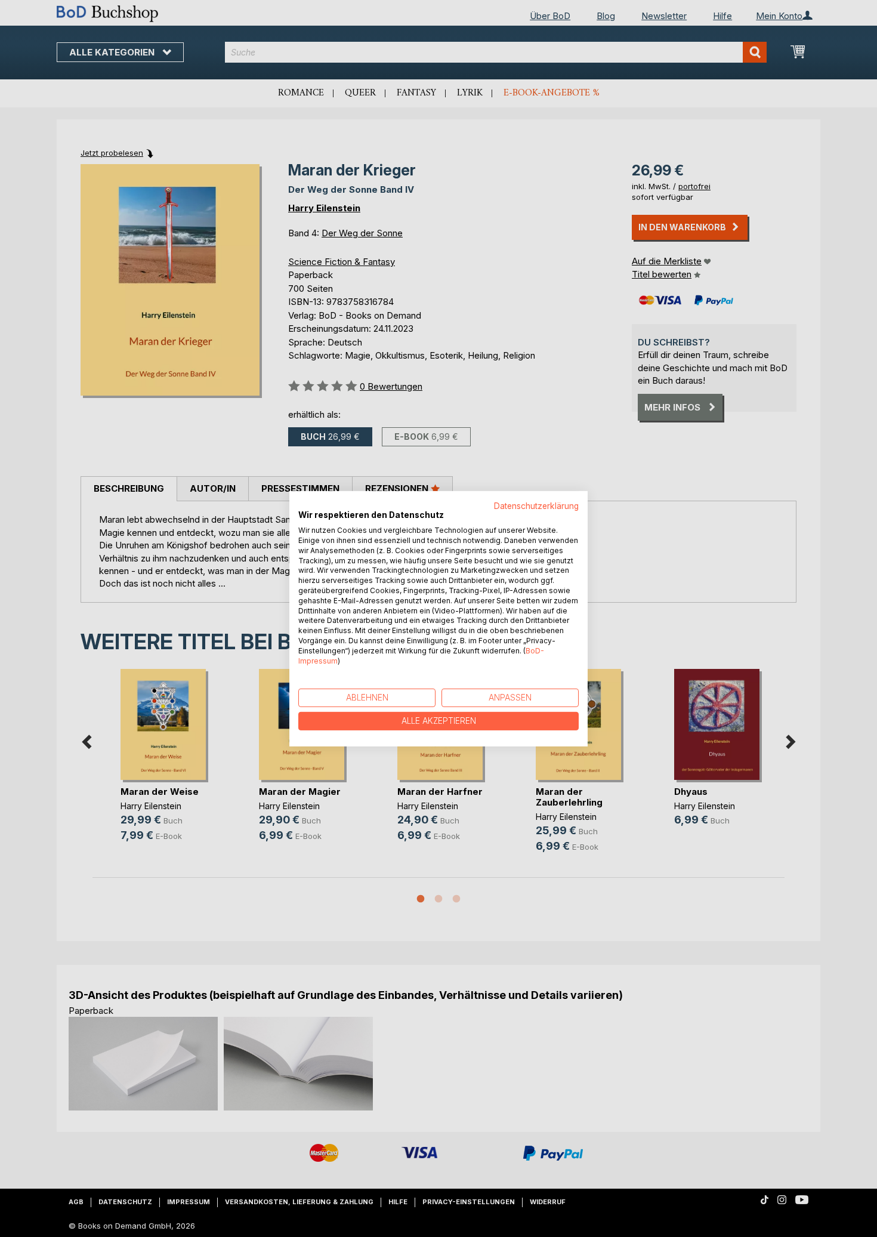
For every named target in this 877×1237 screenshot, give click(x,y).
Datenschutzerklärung (536, 505)
